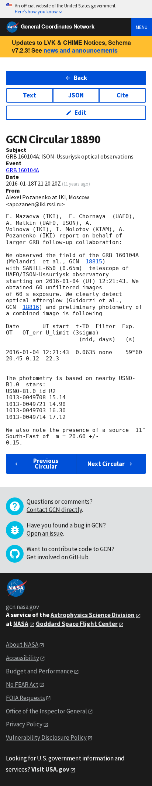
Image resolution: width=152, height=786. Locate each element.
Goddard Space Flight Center (77, 624)
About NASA (22, 644)
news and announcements (81, 50)
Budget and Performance (39, 671)
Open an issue (45, 533)
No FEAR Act (22, 684)
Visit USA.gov (50, 769)
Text (29, 95)
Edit (80, 113)
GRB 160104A (22, 170)
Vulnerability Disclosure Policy (46, 737)
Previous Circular (45, 463)
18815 (94, 261)
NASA (20, 624)
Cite (122, 95)
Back (80, 78)
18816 (31, 307)
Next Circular (106, 464)
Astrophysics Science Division (93, 615)
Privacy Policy (24, 724)
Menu (142, 27)
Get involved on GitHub (58, 557)
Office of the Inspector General (46, 711)
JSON (76, 95)
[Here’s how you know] (76, 9)
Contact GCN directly (54, 510)
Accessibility (22, 658)
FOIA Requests (25, 698)
